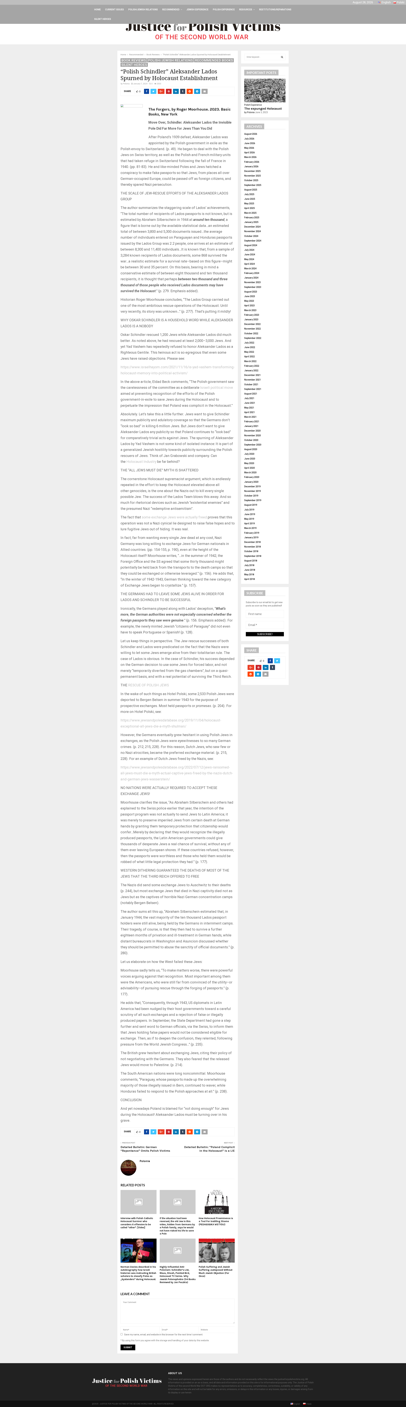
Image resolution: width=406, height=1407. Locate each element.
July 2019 (249, 509)
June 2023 (249, 296)
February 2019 (251, 533)
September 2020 (252, 444)
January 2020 (251, 482)
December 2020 (252, 430)
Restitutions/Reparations (275, 9)
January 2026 (251, 166)
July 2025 (249, 194)
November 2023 (252, 282)
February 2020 (251, 477)
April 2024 (249, 264)
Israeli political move (216, 388)
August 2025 (250, 189)
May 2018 (249, 574)
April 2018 (249, 579)
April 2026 (249, 152)
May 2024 (249, 259)
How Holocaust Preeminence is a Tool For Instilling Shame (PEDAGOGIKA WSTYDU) (216, 1221)
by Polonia (249, 112)
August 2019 (250, 505)
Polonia (126, 84)
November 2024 (252, 231)
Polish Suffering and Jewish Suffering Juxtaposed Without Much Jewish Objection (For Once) (215, 1271)
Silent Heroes (102, 19)
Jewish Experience (197, 9)
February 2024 (251, 273)
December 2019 (252, 486)
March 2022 (250, 361)
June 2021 (249, 403)
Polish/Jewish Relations (143, 9)
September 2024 (252, 240)
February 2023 (251, 315)
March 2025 (250, 213)
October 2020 (251, 440)
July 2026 (249, 138)
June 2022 (249, 347)
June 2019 (249, 514)
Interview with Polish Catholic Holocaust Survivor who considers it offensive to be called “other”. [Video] (137, 1223)
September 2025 (252, 185)
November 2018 (252, 546)
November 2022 (252, 328)
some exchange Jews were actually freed (174, 517)
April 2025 (249, 208)
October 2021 (251, 384)
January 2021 (251, 426)
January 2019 (251, 537)
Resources (245, 9)
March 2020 (250, 472)
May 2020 (249, 463)
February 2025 (251, 217)
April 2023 (249, 305)
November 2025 (252, 175)
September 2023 (252, 287)
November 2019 (252, 491)
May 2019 (249, 519)
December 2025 (252, 171)
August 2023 (250, 291)
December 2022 (252, 324)
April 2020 (249, 468)
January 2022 (251, 370)
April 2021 (249, 412)
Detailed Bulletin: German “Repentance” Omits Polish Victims (145, 1149)
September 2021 (252, 389)
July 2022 (249, 342)
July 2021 (249, 398)
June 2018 (249, 570)
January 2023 (251, 319)
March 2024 (250, 268)
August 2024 (250, 245)
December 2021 (252, 375)
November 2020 (252, 435)
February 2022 (251, 366)
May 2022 (249, 352)
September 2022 (252, 338)
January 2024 (251, 277)
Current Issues (114, 9)
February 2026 (251, 162)
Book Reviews (133, 60)
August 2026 (250, 134)
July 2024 (249, 250)
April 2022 (249, 356)
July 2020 (249, 454)
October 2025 (251, 180)
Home (97, 9)
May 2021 (249, 407)
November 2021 (252, 379)
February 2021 (251, 421)
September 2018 (252, 556)
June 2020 (249, 458)
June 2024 (249, 254)
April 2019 (249, 523)
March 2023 (250, 310)
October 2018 (251, 551)
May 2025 (249, 203)
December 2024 (252, 226)
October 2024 (251, 236)
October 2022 (251, 333)
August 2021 (250, 393)
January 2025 (251, 222)
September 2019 (252, 500)
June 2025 (249, 199)
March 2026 (250, 157)
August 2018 (250, 560)
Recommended (171, 9)
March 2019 (250, 528)
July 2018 (249, 565)
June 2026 (249, 143)
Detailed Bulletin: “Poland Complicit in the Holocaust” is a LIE (209, 1149)
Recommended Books (214, 60)
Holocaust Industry (141, 462)
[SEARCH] (282, 57)
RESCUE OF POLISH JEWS (148, 685)
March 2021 (250, 417)
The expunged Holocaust (263, 108)
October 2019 (251, 495)
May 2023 (249, 301)
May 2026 (249, 148)
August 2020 (250, 449)
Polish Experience (224, 9)
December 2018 (252, 542)
